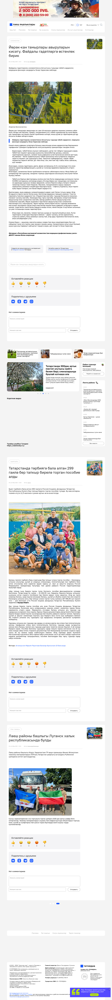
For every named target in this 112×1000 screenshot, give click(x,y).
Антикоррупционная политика (19, 993)
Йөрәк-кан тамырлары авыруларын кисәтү (27, 264)
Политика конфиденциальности (19, 996)
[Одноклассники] (19, 301)
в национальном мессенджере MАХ (60, 250)
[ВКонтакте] (13, 301)
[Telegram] (25, 301)
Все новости (93, 443)
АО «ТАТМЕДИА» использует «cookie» (21, 994)
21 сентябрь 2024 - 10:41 (15, 746)
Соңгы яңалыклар (58, 30)
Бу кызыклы (44, 30)
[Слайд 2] (40, 393)
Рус (72, 25)
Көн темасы (15, 729)
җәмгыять (14, 461)
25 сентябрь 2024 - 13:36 (15, 482)
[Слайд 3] (43, 393)
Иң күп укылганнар (75, 30)
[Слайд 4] (45, 393)
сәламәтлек (15, 41)
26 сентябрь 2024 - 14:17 (15, 61)
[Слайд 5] (48, 393)
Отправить (74, 330)
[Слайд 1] (37, 393)
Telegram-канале (18, 250)
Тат (81, 25)
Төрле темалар (74, 933)
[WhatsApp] (31, 301)
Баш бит (13, 30)
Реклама (22, 30)
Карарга (94, 995)
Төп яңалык (32, 30)
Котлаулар (89, 30)
